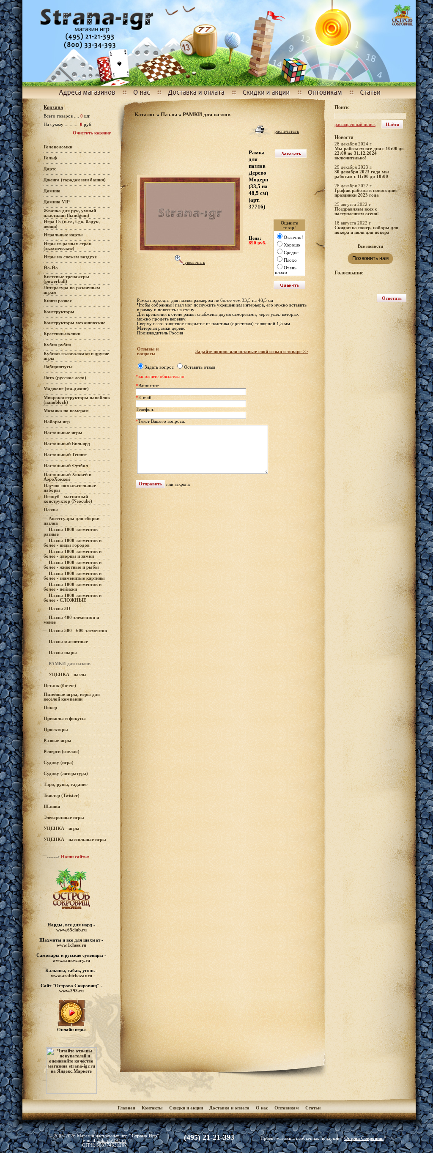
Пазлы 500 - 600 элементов (78, 630)
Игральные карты (63, 235)
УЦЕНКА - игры (61, 828)
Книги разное (58, 301)
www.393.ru (71, 990)
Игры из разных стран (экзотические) (67, 246)
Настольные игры (63, 432)
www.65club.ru (71, 929)
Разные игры (57, 740)
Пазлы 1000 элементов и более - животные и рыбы (72, 565)
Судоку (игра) (59, 762)
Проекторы (56, 729)
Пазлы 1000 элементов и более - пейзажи (72, 587)
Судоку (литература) (66, 773)
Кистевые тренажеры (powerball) (66, 279)
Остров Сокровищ (364, 1138)
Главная (126, 1108)
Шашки (52, 806)
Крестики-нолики (62, 333)
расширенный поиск (354, 124)
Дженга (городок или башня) (75, 180)
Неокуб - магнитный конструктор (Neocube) (68, 499)
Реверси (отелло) (61, 751)
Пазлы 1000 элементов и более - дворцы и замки (72, 554)
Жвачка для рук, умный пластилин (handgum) (70, 213)
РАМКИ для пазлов (206, 114)
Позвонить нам (370, 258)
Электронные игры (64, 817)
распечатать (286, 131)
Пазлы (51, 509)
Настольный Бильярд (67, 443)
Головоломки (58, 147)
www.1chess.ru (71, 945)
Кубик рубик (57, 344)
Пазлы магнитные (68, 641)
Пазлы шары (63, 652)
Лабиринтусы (58, 366)
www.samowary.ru (71, 960)
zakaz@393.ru (112, 1140)
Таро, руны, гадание (66, 784)
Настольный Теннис (65, 454)
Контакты (152, 1108)
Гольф (50, 158)
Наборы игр (57, 421)
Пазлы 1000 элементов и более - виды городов (72, 543)
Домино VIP (57, 202)
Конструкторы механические (74, 322)
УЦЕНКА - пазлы (68, 674)
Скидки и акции (186, 1108)
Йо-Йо (51, 268)
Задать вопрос (159, 367)
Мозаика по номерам (66, 410)
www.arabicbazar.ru (71, 975)
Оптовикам (286, 1108)
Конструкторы (59, 311)
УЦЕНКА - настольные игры (75, 839)
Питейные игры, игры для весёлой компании (72, 696)
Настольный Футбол (66, 465)
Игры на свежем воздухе (70, 257)
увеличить (194, 262)
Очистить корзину (92, 133)
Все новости (370, 246)
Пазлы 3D (59, 608)
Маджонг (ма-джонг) (66, 388)
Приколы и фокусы (65, 718)
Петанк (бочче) (60, 685)
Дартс (50, 169)
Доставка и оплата (230, 1108)
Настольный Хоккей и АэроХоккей (67, 477)
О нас (262, 1108)
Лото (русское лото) (65, 377)
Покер (50, 707)
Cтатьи (313, 1108)
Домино (52, 191)
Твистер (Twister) (61, 795)
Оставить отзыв (199, 367)
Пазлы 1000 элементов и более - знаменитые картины (74, 576)
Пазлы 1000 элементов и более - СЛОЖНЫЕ (72, 598)
